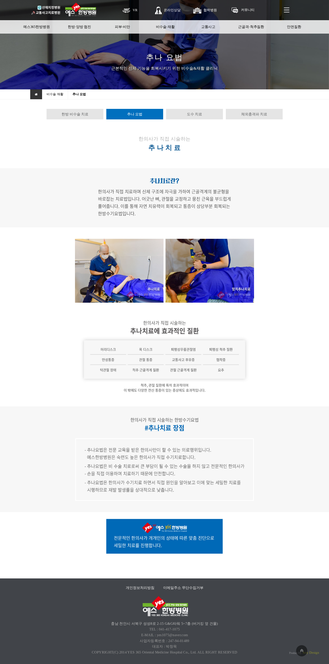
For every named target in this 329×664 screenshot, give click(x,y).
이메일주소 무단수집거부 (183, 588)
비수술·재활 (165, 27)
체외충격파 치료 (254, 114)
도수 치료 (194, 114)
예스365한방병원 (36, 27)
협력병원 (210, 10)
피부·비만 (122, 27)
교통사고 (208, 27)
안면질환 (294, 27)
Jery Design (311, 652)
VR (135, 10)
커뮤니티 (247, 10)
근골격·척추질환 (251, 27)
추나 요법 (134, 114)
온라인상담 (172, 10)
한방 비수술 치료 (75, 114)
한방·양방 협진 (79, 27)
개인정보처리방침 (140, 588)
